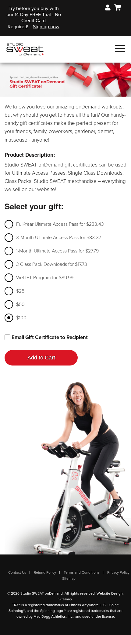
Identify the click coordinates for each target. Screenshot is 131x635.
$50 (20, 304)
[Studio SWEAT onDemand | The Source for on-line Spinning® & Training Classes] (25, 49)
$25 (20, 291)
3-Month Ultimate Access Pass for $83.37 (58, 238)
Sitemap (69, 578)
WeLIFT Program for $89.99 (44, 278)
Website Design (110, 593)
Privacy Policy (118, 572)
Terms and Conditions (82, 572)
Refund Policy (45, 572)
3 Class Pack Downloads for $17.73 (51, 264)
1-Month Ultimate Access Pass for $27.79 (57, 251)
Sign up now (46, 27)
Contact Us (17, 572)
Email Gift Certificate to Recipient (49, 337)
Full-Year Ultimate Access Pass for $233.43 (60, 224)
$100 (21, 318)
